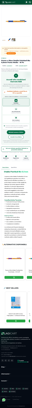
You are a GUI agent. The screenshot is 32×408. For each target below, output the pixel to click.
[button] (16, 21)
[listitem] (14, 264)
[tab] (16, 367)
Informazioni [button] (5, 374)
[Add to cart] (14, 277)
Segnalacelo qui (11, 53)
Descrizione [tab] (5, 167)
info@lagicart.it (13, 347)
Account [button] (4, 381)
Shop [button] (3, 367)
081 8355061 (6, 347)
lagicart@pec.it (7, 354)
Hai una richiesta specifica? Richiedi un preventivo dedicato (17, 149)
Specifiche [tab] (14, 167)
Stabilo (3, 58)
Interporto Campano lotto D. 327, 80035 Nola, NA (13, 346)
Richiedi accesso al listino (16, 132)
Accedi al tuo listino (16, 137)
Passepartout (22, 406)
